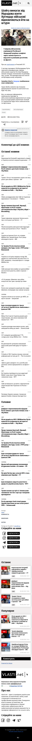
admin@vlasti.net (16, 684)
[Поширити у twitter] (27, 122)
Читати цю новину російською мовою (20, 28)
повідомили (10, 64)
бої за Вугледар (18, 109)
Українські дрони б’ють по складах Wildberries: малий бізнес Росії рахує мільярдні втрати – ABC (13, 237)
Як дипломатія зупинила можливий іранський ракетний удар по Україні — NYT (14, 345)
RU (18, 738)
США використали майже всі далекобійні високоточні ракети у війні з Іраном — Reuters (15, 271)
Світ (2, 156)
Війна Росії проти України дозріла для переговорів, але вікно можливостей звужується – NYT (14, 318)
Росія (3, 112)
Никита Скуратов (11, 130)
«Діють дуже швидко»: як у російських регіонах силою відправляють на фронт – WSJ (15, 364)
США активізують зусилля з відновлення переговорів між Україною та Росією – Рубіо (15, 385)
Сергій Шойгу (6, 109)
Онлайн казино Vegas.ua (16, 731)
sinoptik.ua (17, 526)
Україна (3, 294)
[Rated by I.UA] (5, 686)
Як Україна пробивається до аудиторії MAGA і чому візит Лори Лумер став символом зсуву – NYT (14, 375)
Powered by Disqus (6, 663)
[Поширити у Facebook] (22, 122)
